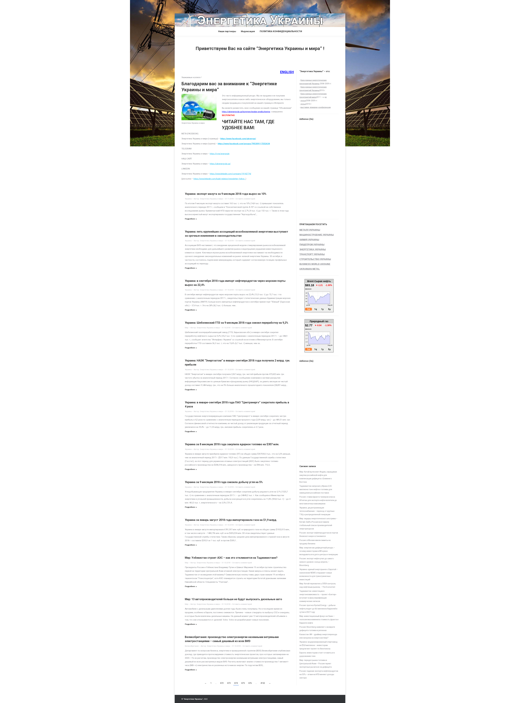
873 (229, 683)
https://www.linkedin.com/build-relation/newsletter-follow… (220, 179)
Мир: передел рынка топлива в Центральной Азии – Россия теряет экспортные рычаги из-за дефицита (315, 663)
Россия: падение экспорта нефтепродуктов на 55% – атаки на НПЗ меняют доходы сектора (318, 674)
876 (250, 683)
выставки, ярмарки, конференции (315, 107)
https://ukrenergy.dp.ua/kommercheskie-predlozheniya (246, 111)
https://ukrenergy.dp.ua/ (220, 164)
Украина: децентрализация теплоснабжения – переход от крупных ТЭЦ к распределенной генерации (316, 511)
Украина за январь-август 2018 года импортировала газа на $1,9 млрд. (231, 520)
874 (236, 683)
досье (303, 100)
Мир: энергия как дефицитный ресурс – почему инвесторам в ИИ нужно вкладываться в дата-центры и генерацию (318, 551)
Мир (186, 328)
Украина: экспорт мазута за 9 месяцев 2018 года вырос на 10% (225, 193)
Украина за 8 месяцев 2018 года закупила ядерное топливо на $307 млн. (232, 444)
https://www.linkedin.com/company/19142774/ (230, 174)
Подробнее (190, 219)
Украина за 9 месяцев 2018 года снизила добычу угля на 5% (224, 482)
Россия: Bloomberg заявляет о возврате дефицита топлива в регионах (317, 628)
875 (243, 683)
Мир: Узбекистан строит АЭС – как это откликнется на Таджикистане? (231, 557)
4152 (263, 683)
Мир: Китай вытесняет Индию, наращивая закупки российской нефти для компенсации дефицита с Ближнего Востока (318, 477)
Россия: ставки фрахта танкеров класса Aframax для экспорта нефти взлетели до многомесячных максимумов (318, 500)
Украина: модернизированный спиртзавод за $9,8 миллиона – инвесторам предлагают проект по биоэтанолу (318, 645)
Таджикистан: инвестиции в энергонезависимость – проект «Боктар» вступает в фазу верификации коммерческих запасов (317, 596)
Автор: (208, 199)
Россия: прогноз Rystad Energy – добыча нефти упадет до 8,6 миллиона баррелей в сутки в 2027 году (318, 608)
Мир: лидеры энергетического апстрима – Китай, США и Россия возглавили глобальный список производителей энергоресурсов (318, 523)
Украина (188, 199)
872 (222, 683)
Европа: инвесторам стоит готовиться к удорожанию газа (317, 654)
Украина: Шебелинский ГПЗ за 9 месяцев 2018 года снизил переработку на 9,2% (236, 322)
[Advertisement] (49, 6)
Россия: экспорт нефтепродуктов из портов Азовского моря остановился (318, 534)
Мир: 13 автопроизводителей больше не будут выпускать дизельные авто (233, 599)
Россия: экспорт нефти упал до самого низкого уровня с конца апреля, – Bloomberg (316, 561)
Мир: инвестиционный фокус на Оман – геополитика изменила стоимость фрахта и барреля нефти (318, 619)
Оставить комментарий (245, 199)
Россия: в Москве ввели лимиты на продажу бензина (315, 542)
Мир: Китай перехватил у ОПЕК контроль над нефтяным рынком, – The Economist (317, 585)
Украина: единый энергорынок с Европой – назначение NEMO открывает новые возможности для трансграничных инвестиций (318, 574)
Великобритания (192, 646)
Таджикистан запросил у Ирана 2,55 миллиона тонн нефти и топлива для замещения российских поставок (315, 489)
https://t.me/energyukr (220, 153)
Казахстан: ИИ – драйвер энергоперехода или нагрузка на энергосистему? (318, 636)
